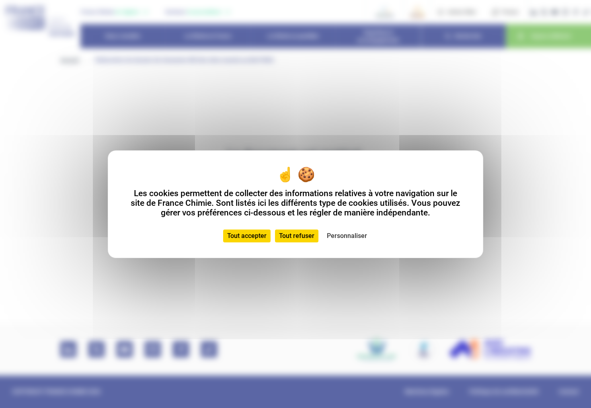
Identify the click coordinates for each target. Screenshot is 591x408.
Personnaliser (347, 236)
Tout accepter (247, 236)
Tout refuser (296, 236)
